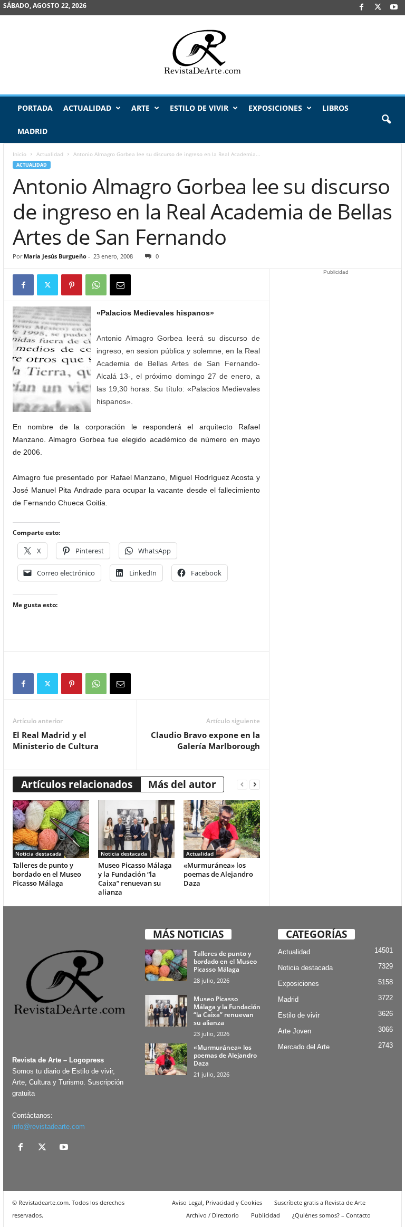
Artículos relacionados (76, 784)
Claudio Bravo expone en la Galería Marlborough (205, 740)
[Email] (120, 284)
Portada (35, 108)
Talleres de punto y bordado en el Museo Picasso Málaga (47, 874)
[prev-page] (242, 784)
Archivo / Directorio (212, 1215)
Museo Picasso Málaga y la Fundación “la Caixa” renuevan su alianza (135, 878)
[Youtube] (394, 7)
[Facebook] (361, 7)
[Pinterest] (71, 284)
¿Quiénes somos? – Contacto (331, 1215)
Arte (140, 108)
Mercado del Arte (304, 1047)
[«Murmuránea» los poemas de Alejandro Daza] (222, 828)
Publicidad (265, 1215)
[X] (377, 7)
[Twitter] (47, 284)
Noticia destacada (38, 853)
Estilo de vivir (199, 108)
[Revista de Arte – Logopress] (202, 54)
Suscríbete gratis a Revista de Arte (319, 1202)
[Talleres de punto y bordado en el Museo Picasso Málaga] (51, 828)
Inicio (19, 154)
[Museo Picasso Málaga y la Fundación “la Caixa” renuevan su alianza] (136, 828)
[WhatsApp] (96, 284)
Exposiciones (275, 108)
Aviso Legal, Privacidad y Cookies (217, 1202)
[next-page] (254, 784)
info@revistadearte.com (48, 1126)
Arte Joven (294, 1031)
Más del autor (182, 784)
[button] (386, 119)
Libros (335, 108)
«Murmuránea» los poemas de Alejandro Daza (218, 874)
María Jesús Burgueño (55, 256)
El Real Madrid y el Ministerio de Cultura (56, 740)
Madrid (32, 131)
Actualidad (87, 108)
